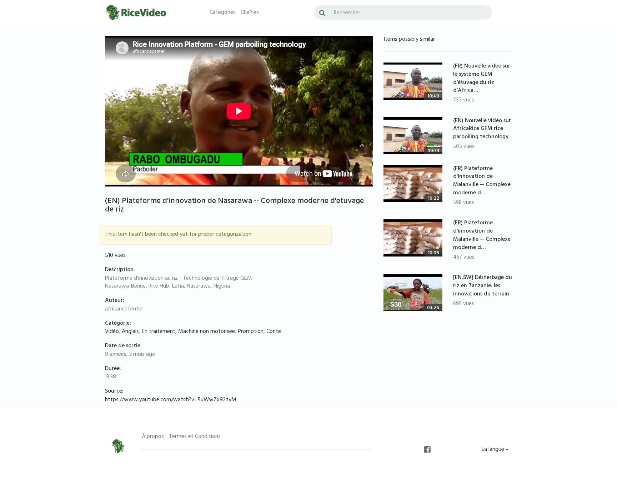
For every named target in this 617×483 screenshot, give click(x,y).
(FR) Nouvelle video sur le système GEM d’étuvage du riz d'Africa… (481, 78)
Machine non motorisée (206, 332)
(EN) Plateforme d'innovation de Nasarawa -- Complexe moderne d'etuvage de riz (234, 206)
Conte (273, 332)
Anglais (130, 332)
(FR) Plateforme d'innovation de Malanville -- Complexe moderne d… (482, 181)
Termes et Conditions (195, 437)
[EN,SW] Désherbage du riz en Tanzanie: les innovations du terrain (482, 286)
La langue (494, 449)
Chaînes (250, 13)
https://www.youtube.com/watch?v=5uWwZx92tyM (170, 400)
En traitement (158, 332)
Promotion (251, 332)
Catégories (223, 13)
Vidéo (112, 332)
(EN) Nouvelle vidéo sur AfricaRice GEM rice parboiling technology (482, 129)
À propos (153, 437)
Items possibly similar (409, 39)
